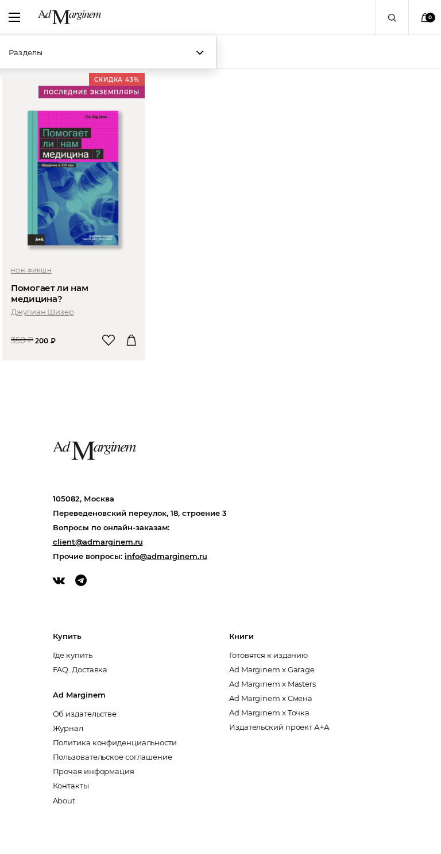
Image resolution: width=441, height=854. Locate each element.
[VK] (59, 580)
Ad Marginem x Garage (272, 669)
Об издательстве (85, 713)
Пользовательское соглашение (112, 756)
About (64, 800)
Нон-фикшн (31, 270)
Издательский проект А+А (279, 727)
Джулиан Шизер (42, 311)
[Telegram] (81, 580)
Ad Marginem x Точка (269, 712)
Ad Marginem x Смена (270, 698)
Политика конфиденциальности (115, 742)
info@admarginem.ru (166, 556)
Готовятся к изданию (268, 655)
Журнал (68, 728)
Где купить (72, 655)
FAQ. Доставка (80, 669)
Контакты (71, 785)
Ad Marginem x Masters (272, 683)
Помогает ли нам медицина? (49, 293)
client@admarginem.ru (98, 541)
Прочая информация (93, 771)
